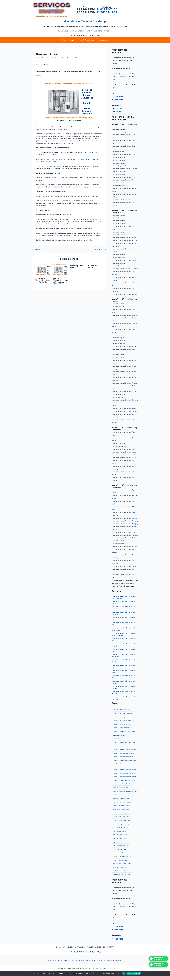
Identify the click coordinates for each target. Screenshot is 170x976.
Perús (134, 538)
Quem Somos (57, 960)
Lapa (133, 532)
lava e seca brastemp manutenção (123, 853)
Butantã (134, 518)
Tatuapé (134, 458)
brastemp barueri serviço (120, 795)
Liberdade (121, 174)
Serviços (66, 960)
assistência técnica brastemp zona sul (124, 780)
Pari (133, 180)
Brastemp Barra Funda (76, 267)
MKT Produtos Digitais (107, 968)
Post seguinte (100, 249)
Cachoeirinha (122, 223)
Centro (134, 154)
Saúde (134, 408)
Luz (133, 177)
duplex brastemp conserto (120, 831)
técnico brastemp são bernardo (122, 871)
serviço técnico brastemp (120, 867)
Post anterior (37, 249)
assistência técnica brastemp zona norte (124, 773)
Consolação (122, 160)
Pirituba (134, 546)
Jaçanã (134, 240)
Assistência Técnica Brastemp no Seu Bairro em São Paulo (60, 281)
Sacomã (134, 400)
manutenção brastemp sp (120, 860)
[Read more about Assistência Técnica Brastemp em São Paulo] (43, 270)
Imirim (134, 237)
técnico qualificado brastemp (121, 874)
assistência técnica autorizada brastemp (124, 731)
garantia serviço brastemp (120, 845)
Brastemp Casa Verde (94, 267)
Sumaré (134, 566)
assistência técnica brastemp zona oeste (124, 776)
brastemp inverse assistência (121, 805)
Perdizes (135, 535)
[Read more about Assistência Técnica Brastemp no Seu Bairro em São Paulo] (60, 270)
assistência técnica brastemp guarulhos (124, 749)
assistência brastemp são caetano (123, 724)
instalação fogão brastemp (120, 849)
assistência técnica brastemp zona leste (124, 769)
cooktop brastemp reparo (120, 827)
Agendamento (101, 960)
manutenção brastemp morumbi (122, 856)
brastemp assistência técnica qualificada (124, 791)
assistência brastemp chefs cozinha (123, 713)
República (121, 185)
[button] (75, 40)
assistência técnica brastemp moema (123, 753)
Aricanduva (122, 446)
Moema (134, 391)
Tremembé (121, 266)
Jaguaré (134, 521)
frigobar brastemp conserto (121, 842)
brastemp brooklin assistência (121, 798)
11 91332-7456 (107, 9)
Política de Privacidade (133, 973)
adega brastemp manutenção (121, 709)
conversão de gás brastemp (121, 824)
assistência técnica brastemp (121, 736)
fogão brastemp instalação (120, 834)
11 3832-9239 (92, 159)
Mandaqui (121, 257)
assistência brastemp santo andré (122, 720)
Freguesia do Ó (123, 235)
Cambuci (121, 152)
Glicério (134, 169)
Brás (133, 146)
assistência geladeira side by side (122, 727)
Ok (124, 973)
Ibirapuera (121, 338)
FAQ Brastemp (90, 960)
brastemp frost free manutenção (122, 802)
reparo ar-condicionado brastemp (122, 863)
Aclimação (121, 132)
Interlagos (121, 343)
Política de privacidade (115, 960)
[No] (168, 973)
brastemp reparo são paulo (120, 813)
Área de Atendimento (77, 960)
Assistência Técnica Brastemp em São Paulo (42, 280)
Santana (134, 260)
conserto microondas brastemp (122, 820)
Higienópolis (122, 166)
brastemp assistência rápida (121, 787)
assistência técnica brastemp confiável (124, 742)
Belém (134, 449)
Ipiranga (134, 346)
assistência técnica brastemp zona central (123, 765)
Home (49, 960)
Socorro (134, 411)
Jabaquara (121, 357)
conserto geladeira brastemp (121, 816)
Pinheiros (121, 543)
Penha (134, 455)
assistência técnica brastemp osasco (123, 756)
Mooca (134, 452)
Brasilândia (122, 218)
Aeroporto (121, 306)
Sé (133, 200)
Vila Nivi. (135, 294)
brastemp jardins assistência (121, 809)
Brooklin (134, 315)
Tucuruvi (135, 269)
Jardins (134, 383)
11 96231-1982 (107, 12)
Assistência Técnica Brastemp (85, 21)
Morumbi (121, 397)
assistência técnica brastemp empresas (124, 746)
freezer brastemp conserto (120, 838)
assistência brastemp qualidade (122, 717)
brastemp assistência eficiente (121, 784)
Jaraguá (134, 524)
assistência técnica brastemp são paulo (124, 760)
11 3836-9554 (82, 159)
